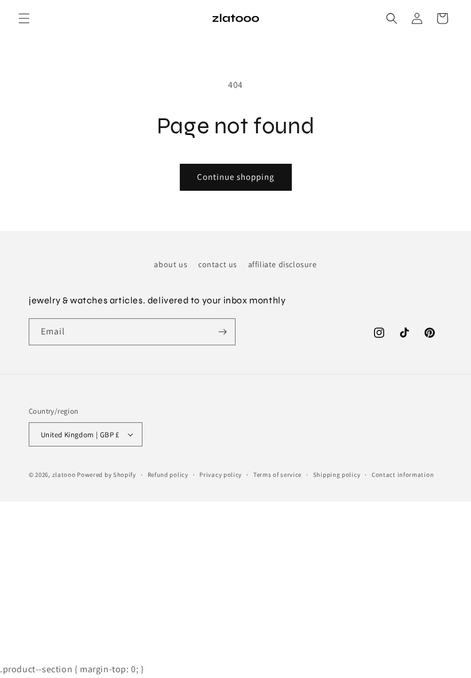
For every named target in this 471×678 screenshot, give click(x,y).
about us (170, 264)
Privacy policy (220, 475)
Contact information (403, 475)
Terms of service (277, 475)
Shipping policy (337, 475)
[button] (24, 18)
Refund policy (168, 475)
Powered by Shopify (106, 475)
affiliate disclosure (282, 264)
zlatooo (64, 475)
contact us (217, 264)
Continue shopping (236, 176)
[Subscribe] (222, 331)
